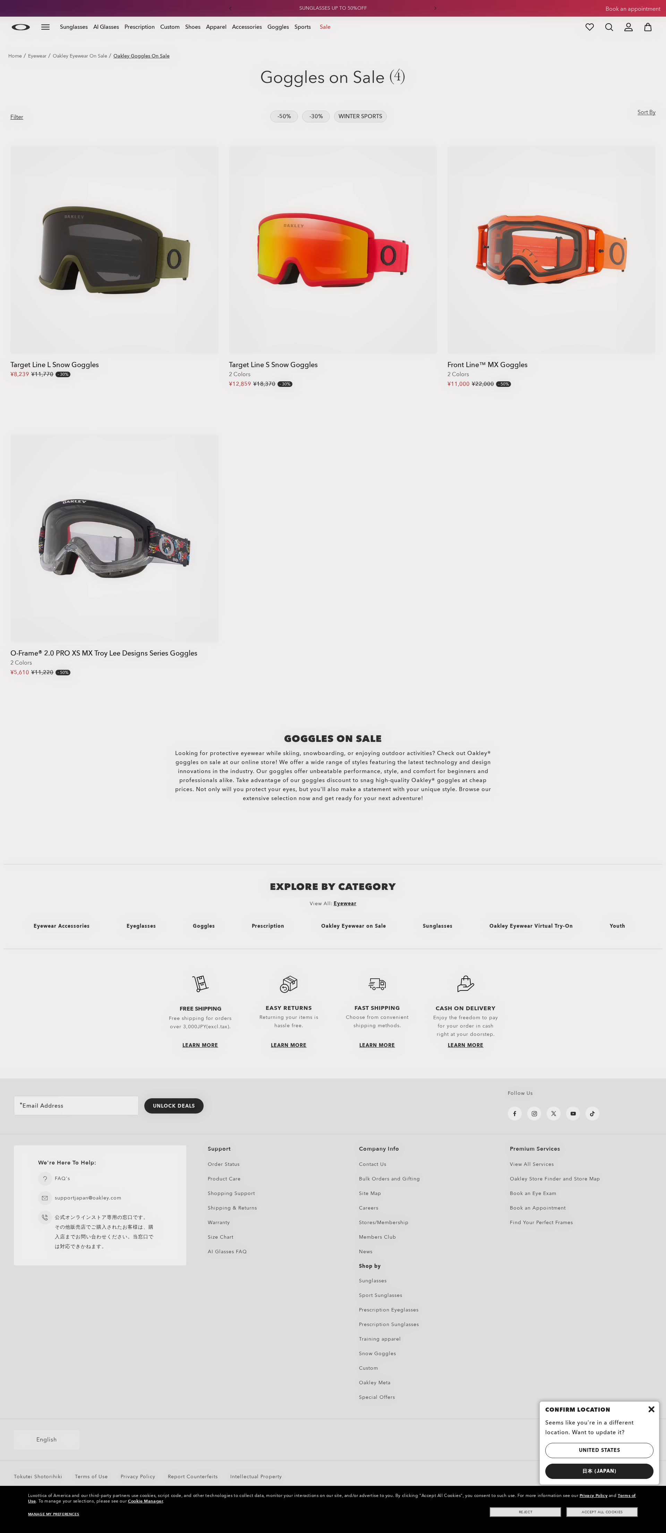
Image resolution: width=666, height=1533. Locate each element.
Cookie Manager (145, 1501)
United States (599, 1450)
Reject (526, 1512)
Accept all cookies (602, 1512)
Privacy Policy (593, 1495)
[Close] (651, 1409)
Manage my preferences (53, 1514)
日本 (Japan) (599, 1471)
